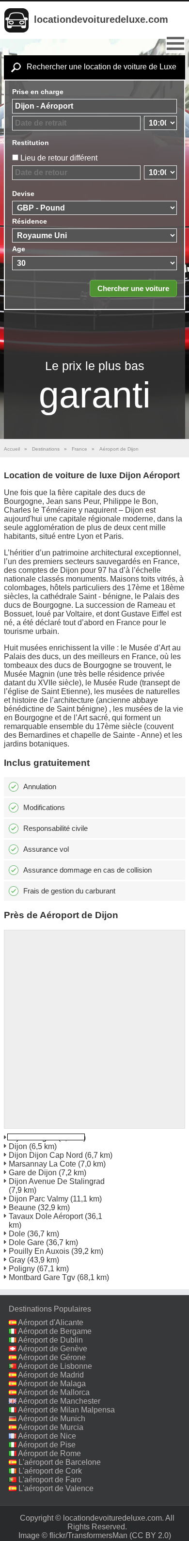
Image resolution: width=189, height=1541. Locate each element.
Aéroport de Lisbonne (55, 1366)
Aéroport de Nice (47, 1436)
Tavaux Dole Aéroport (46, 1216)
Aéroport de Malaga (52, 1383)
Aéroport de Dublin (50, 1340)
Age (18, 249)
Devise (23, 193)
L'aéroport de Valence (56, 1488)
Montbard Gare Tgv (42, 1277)
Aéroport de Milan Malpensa (66, 1410)
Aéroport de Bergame (55, 1331)
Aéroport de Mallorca (54, 1392)
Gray (17, 1260)
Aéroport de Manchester (59, 1401)
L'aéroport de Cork (50, 1471)
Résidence (29, 221)
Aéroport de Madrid (51, 1375)
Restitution (30, 142)
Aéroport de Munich (51, 1418)
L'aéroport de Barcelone (59, 1462)
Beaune (22, 1207)
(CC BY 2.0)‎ (150, 1535)
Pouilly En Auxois (39, 1251)
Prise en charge (37, 92)
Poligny (22, 1269)
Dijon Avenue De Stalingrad (57, 1181)
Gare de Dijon (33, 1172)
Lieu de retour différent (58, 158)
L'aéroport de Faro (49, 1480)
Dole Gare (26, 1242)
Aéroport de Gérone (52, 1357)
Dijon (18, 1146)
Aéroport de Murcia (50, 1427)
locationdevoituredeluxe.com (101, 19)
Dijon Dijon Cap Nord (46, 1155)
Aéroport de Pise (47, 1445)
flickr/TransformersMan (88, 1535)
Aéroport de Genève (52, 1349)
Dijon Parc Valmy (38, 1199)
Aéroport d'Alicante (50, 1322)
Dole (17, 1234)
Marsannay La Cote (42, 1164)
